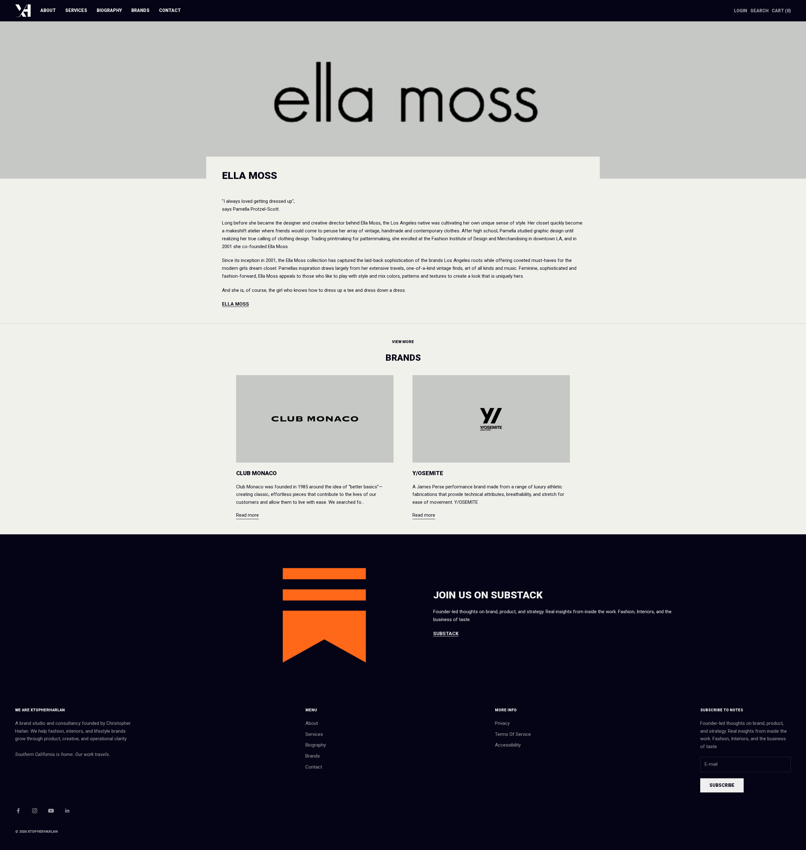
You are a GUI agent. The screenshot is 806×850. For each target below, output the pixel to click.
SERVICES (76, 10)
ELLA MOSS (235, 304)
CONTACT (170, 10)
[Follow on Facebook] (18, 811)
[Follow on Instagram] (34, 811)
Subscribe (722, 785)
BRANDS (140, 10)
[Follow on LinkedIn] (67, 811)
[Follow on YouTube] (51, 811)
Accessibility (508, 745)
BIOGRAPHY (109, 10)
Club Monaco (256, 473)
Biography (315, 745)
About (311, 723)
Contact (313, 767)
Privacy (502, 723)
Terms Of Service (513, 734)
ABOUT (48, 10)
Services (314, 734)
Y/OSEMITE (427, 473)
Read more (247, 515)
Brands (312, 756)
